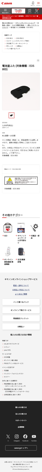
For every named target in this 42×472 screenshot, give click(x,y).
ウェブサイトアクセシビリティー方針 (21, 467)
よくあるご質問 (21, 294)
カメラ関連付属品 (18, 25)
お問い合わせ (8, 462)
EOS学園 (7, 357)
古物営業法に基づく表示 (12, 394)
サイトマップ (18, 462)
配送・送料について (21, 285)
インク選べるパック (13, 48)
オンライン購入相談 (11, 360)
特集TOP (5, 341)
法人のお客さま (21, 414)
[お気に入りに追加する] (38, 60)
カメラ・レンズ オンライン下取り (17, 41)
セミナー (7, 377)
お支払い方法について (21, 289)
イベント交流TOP (8, 367)
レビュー (7, 347)
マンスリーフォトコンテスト (14, 373)
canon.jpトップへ (21, 448)
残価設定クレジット (21, 318)
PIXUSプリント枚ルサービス (13, 363)
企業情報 (21, 427)
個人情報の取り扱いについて (21, 464)
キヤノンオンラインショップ (25, 23)
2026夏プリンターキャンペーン (17, 43)
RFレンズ (9, 46)
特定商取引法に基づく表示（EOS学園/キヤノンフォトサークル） (17, 390)
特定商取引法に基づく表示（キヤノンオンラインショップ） (15, 385)
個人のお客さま (7, 23)
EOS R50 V (20, 38)
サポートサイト (21, 420)
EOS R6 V (9, 38)
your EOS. (7, 350)
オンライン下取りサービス (21, 310)
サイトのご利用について (30, 462)
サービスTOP (6, 354)
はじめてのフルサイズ (11, 344)
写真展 (6, 370)
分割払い (19, 46)
